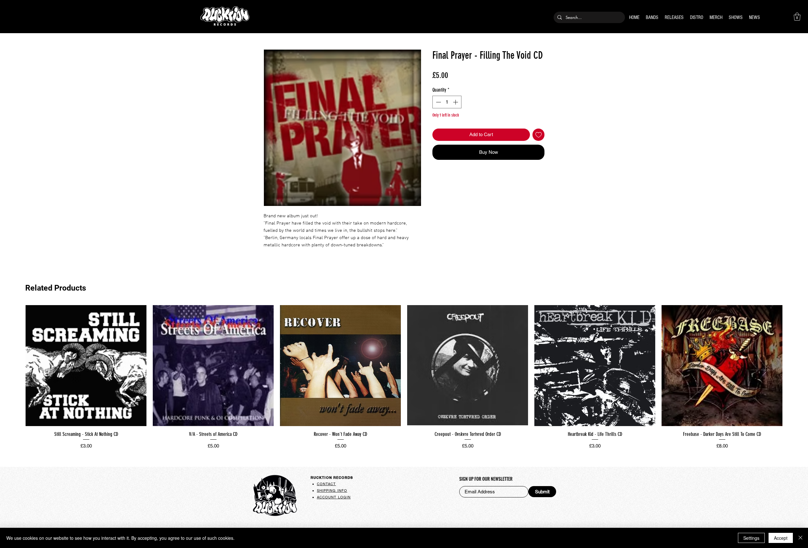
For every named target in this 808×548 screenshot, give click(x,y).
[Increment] (456, 102)
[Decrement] (437, 102)
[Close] (800, 538)
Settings (751, 538)
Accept (780, 538)
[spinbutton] (447, 102)
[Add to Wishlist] (538, 135)
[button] (797, 17)
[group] (404, 378)
